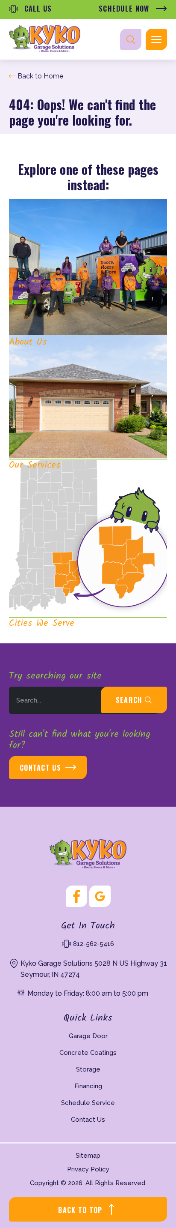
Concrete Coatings (88, 1053)
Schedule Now (125, 8)
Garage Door (88, 1036)
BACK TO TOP (80, 1210)
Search (130, 700)
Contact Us (40, 768)
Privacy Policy (88, 1169)
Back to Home (40, 76)
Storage (88, 1069)
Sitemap (88, 1155)
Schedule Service (88, 1103)
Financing (88, 1086)
